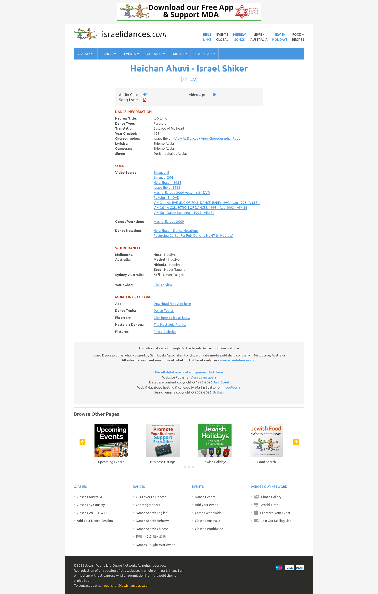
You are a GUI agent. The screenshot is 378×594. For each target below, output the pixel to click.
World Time (268, 505)
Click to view (163, 285)
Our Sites (155, 54)
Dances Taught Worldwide (155, 545)
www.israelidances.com (238, 360)
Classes (84, 54)
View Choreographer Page (220, 138)
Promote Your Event (274, 513)
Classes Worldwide (209, 529)
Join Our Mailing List (274, 521)
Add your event (206, 505)
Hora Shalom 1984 (167, 182)
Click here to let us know (172, 317)
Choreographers (148, 505)
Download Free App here (172, 303)
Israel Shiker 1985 (167, 187)
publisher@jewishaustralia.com (127, 585)
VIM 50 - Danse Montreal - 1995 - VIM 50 (184, 212)
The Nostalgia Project (170, 324)
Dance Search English (151, 513)
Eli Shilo (218, 392)
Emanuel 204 (163, 177)
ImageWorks (231, 387)
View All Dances (186, 138)
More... (179, 54)
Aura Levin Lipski (203, 377)
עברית (189, 79)
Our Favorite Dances (151, 497)
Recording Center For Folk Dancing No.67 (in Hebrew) (193, 235)
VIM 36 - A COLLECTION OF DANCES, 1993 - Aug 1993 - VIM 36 (200, 207)
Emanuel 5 (161, 172)
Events (130, 54)
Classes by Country (91, 505)
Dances (107, 54)
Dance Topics (164, 310)
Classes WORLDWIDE (92, 513)
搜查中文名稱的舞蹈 (151, 536)
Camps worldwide (208, 513)
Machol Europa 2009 (169, 221)
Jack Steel (221, 382)
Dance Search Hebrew (152, 521)
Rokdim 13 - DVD (166, 197)
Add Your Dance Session (95, 521)
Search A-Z (204, 54)
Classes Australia (89, 497)
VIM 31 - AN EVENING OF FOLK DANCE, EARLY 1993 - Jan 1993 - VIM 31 (207, 202)
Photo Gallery (270, 497)
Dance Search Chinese (152, 529)
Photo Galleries (165, 331)
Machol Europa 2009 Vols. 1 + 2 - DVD (182, 192)
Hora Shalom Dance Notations (176, 230)
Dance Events (205, 497)
